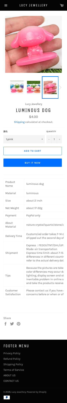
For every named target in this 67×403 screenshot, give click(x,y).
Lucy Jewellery (33, 5)
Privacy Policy (11, 353)
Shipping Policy (13, 364)
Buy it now (33, 162)
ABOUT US (9, 375)
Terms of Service (13, 369)
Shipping (19, 122)
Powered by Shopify (36, 392)
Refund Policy (11, 358)
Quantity (51, 131)
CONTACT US (11, 380)
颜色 (5, 131)
